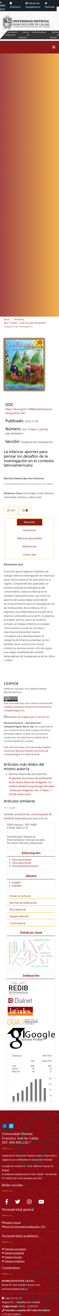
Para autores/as (21, 863)
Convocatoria (17, 923)
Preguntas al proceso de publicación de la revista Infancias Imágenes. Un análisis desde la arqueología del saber (32, 782)
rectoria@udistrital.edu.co (14, 1289)
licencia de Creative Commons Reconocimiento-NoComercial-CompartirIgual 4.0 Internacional (27, 751)
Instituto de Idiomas (54, 35)
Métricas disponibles (29, 538)
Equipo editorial (19, 916)
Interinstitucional (39, 32)
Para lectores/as (21, 859)
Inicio (7, 319)
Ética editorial (18, 909)
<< (5, 808)
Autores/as (29, 530)
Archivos (19, 319)
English (16, 882)
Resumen (29, 522)
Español (17, 885)
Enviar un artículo (20, 896)
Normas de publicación (23, 902)
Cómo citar (29, 554)
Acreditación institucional (11, 33)
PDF (12, 510)
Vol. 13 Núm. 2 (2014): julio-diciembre (24, 322)
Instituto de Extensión (24, 35)
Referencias (29, 546)
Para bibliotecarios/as (25, 866)
